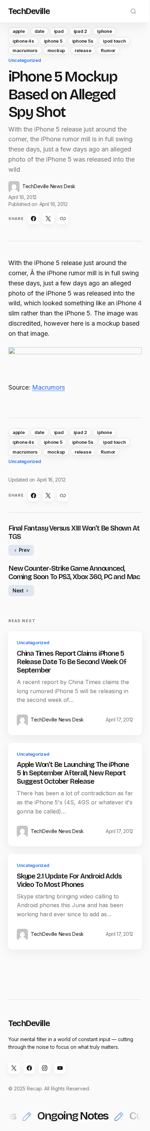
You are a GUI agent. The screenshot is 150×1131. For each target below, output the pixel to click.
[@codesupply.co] (44, 1068)
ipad (59, 31)
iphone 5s (82, 41)
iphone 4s (23, 41)
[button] (133, 11)
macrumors (25, 50)
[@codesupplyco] (14, 1068)
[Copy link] (62, 218)
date (39, 31)
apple (19, 31)
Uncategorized (24, 60)
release (83, 50)
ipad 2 (80, 31)
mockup (56, 50)
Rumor (108, 50)
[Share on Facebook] (33, 218)
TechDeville (29, 11)
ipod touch (114, 41)
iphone (104, 31)
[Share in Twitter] (48, 218)
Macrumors (48, 387)
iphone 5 (53, 41)
